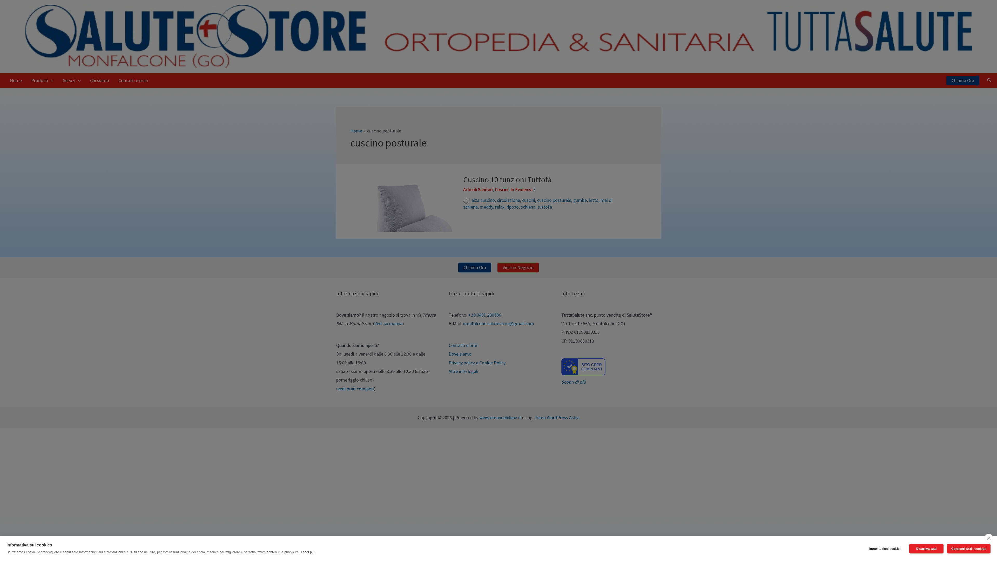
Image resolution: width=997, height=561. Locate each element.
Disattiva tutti (926, 549)
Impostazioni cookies (885, 549)
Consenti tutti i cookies (968, 549)
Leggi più (307, 552)
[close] (989, 538)
